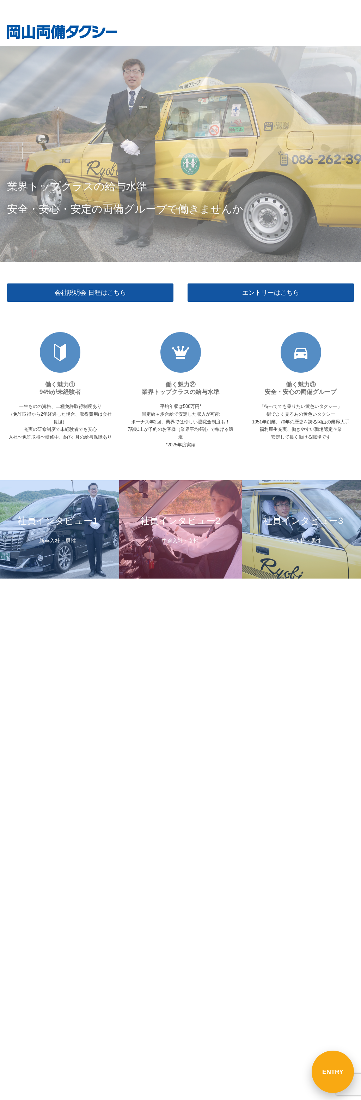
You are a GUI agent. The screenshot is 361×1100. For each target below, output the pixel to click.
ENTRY (332, 1071)
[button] (333, 9)
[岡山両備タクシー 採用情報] (62, 32)
